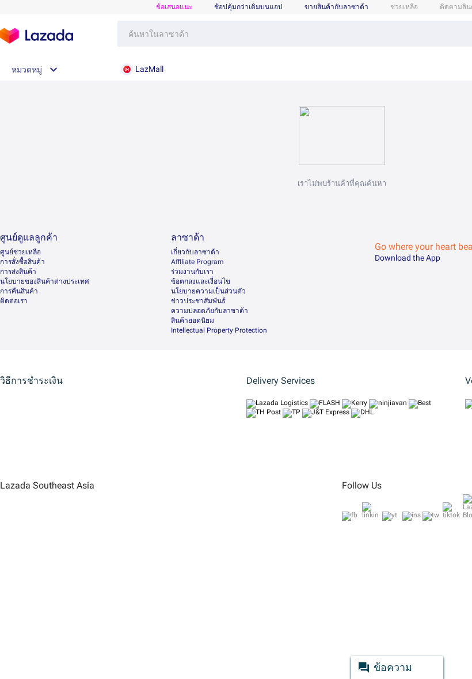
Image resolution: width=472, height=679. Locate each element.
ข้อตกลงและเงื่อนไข (200, 281)
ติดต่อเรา (14, 301)
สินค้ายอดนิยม (192, 320)
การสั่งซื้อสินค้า (22, 262)
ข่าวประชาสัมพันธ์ (198, 301)
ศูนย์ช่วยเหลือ (20, 252)
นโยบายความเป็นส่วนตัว (208, 291)
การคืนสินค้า (19, 291)
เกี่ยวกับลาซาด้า (195, 252)
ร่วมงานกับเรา (192, 272)
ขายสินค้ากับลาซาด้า (336, 7)
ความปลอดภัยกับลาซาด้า (209, 311)
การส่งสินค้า (18, 272)
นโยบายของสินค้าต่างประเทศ (44, 281)
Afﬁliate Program (197, 262)
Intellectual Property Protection (219, 330)
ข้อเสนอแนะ (174, 7)
